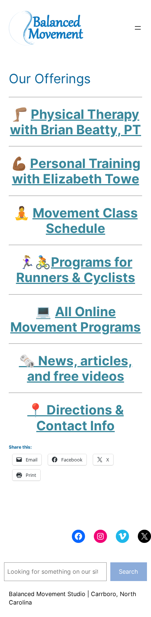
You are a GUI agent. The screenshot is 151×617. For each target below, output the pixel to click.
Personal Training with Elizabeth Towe (76, 171)
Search (128, 571)
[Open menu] (137, 27)
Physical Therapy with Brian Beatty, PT (75, 121)
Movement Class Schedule (85, 220)
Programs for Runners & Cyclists (75, 269)
